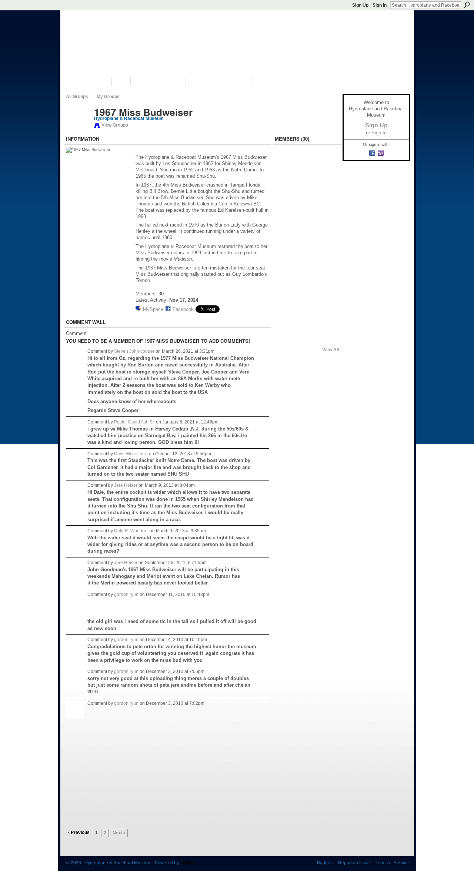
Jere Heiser (125, 485)
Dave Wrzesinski (131, 453)
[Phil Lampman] (307, 261)
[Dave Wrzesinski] (307, 183)
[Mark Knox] (287, 261)
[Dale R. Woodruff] (326, 202)
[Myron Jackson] (307, 163)
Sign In (380, 5)
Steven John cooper (134, 351)
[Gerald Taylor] (287, 281)
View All (330, 349)
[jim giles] (307, 202)
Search (467, 4)
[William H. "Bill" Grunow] (287, 163)
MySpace (153, 309)
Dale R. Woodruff (131, 530)
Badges (325, 862)
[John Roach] (287, 202)
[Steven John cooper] (326, 163)
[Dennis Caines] (307, 320)
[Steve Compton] (287, 300)
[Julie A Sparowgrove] (307, 300)
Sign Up (360, 5)
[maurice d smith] (287, 241)
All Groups (77, 96)
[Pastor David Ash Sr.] (287, 183)
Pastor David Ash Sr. (134, 422)
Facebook (183, 309)
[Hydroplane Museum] (287, 320)
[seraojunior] (307, 222)
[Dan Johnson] (326, 183)
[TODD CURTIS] (307, 241)
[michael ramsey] (287, 222)
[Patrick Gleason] (307, 340)
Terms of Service (392, 862)
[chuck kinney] (326, 300)
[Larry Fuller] (307, 281)
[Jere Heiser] (78, 127)
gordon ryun (126, 594)
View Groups (114, 125)
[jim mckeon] (326, 261)
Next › (119, 832)
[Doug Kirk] (326, 222)
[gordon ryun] (326, 320)
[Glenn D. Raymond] (287, 340)
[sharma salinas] (326, 281)
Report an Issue (354, 862)
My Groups (108, 96)
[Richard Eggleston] (326, 241)
